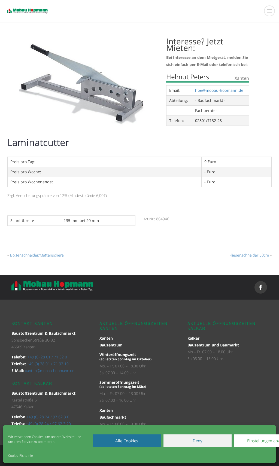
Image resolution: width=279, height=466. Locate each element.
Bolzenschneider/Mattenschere (37, 255)
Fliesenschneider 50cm (249, 255)
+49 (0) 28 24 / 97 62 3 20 (48, 423)
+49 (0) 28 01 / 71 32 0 (47, 357)
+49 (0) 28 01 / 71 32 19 (48, 363)
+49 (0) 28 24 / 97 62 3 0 (47, 416)
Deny (197, 440)
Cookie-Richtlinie (20, 455)
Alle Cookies (126, 440)
